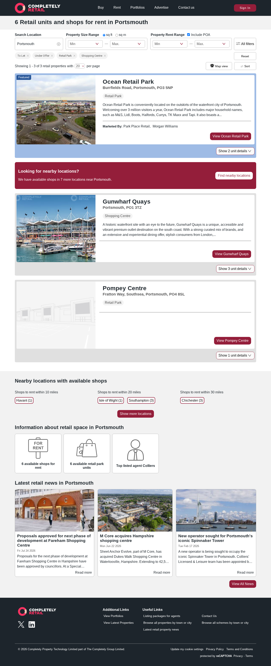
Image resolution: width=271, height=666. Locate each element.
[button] (23, 55)
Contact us (186, 7)
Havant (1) (24, 400)
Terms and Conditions (239, 649)
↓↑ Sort (245, 66)
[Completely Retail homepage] (37, 612)
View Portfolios (113, 616)
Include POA (200, 35)
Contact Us (209, 616)
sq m (122, 35)
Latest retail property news (161, 629)
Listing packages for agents (161, 616)
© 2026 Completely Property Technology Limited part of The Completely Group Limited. (71, 649)
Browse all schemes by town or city (225, 622)
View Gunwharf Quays (232, 254)
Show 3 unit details (232, 269)
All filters (247, 44)
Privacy (238, 656)
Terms (249, 656)
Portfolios (137, 7)
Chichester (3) (192, 400)
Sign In (245, 8)
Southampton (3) (141, 400)
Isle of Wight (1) (110, 400)
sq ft (109, 35)
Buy (101, 7)
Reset (245, 56)
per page (93, 66)
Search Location (28, 35)
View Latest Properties (119, 622)
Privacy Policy (215, 649)
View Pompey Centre (233, 340)
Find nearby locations (234, 175)
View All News (243, 584)
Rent (117, 7)
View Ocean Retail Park (231, 136)
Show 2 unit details (232, 151)
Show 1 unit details (232, 355)
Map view (221, 66)
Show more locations (135, 414)
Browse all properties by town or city (167, 622)
